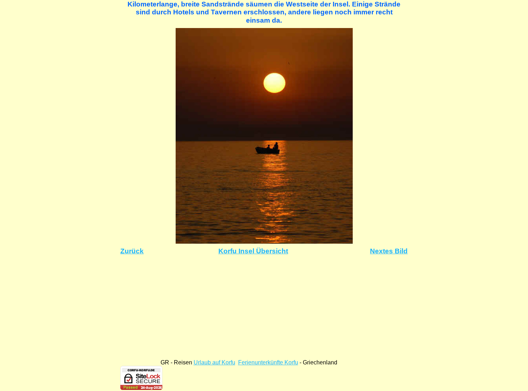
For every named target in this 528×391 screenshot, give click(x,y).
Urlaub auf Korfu (214, 362)
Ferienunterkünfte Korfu (268, 362)
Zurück (132, 251)
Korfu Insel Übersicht (253, 251)
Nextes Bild (389, 251)
